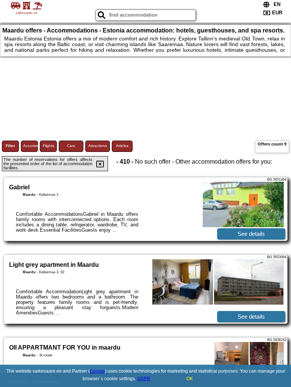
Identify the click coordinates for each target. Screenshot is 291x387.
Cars (71, 146)
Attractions (97, 146)
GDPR (143, 378)
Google (97, 371)
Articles (122, 146)
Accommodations (30, 146)
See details (251, 234)
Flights (48, 146)
